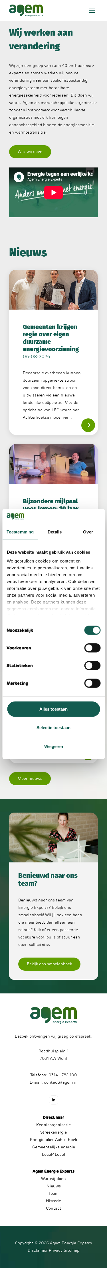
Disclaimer (38, 1250)
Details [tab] (55, 531)
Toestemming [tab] (20, 531)
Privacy (55, 1250)
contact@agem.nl (61, 1082)
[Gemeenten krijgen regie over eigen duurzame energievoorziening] (53, 352)
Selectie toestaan (53, 727)
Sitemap (71, 1250)
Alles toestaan (53, 708)
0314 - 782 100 (63, 1075)
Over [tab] (88, 531)
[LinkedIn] (53, 1100)
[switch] (92, 647)
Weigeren (53, 746)
